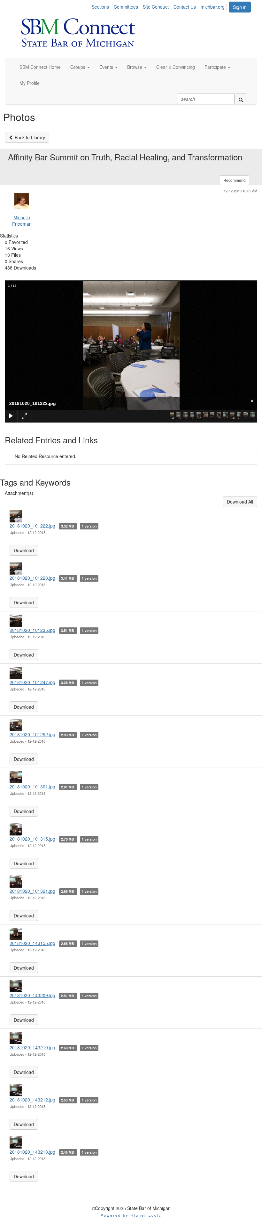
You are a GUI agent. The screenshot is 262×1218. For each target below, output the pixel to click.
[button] (80, 67)
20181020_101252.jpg (32, 734)
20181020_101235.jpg (32, 630)
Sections (100, 7)
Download (24, 550)
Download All (240, 501)
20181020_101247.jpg (32, 682)
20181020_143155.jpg (32, 943)
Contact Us (184, 7)
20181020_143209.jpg (32, 995)
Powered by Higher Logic (131, 1215)
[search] (241, 98)
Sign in (240, 7)
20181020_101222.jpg (32, 525)
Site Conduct (156, 7)
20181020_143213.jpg (32, 1152)
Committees (126, 7)
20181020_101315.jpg (32, 838)
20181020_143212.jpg (32, 1099)
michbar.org (213, 7)
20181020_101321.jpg (32, 891)
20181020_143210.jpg (32, 1047)
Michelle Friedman (22, 220)
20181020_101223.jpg (32, 578)
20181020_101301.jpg (32, 786)
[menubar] (160, 6)
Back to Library (29, 137)
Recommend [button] (234, 180)
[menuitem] (102, 6)
